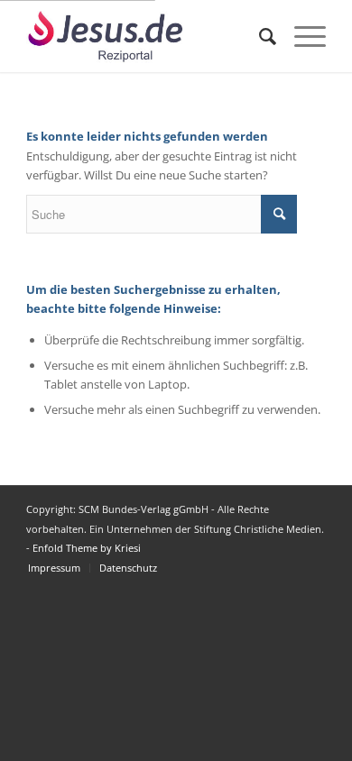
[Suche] (258, 36)
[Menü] (301, 36)
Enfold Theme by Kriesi (86, 548)
